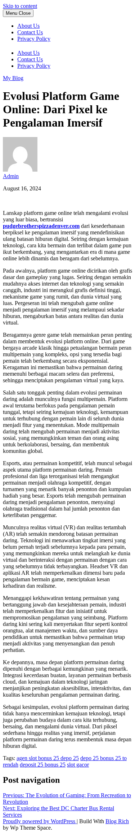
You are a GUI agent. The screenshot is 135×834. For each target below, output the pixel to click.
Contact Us (30, 32)
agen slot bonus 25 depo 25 (48, 758)
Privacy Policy (33, 39)
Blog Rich (117, 821)
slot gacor (78, 765)
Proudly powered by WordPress (40, 821)
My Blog (13, 78)
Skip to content (20, 6)
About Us (28, 26)
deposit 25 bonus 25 (43, 765)
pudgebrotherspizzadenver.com (41, 226)
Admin (11, 176)
